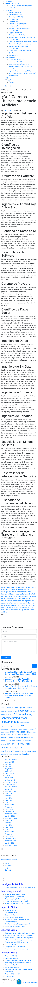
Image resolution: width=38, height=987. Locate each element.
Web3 (24, 754)
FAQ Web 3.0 (13, 19)
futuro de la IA (18, 729)
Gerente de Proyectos (17, 601)
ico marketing (5, 732)
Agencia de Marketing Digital (15, 894)
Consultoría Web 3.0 (16, 17)
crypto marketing (14, 726)
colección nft (10, 714)
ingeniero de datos (7, 605)
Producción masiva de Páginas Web (17, 919)
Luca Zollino (8, 110)
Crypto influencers (15, 33)
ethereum (32, 726)
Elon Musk (27, 726)
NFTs (24, 751)
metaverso (28, 740)
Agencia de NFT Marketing (14, 897)
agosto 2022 (9, 820)
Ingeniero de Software (16, 607)
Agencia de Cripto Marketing (15, 899)
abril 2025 (8, 771)
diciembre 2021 (10, 838)
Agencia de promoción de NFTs (20, 71)
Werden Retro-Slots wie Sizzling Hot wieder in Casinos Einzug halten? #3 (19, 695)
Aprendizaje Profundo (6, 711)
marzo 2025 (9, 773)
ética (28, 754)
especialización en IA (15, 598)
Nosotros (8, 1)
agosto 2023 (9, 793)
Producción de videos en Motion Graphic (19, 935)
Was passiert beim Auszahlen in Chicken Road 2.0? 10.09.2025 (19, 680)
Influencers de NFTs (16, 62)
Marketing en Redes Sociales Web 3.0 (18, 963)
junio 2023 (9, 798)
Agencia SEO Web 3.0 (12, 974)
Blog (6, 78)
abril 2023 (8, 802)
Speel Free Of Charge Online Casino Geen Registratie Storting (21, 687)
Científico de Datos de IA (27, 587)
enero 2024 (9, 789)
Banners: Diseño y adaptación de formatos (20, 933)
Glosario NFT (13, 75)
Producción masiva (11, 913)
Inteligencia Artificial (12, 3)
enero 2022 (9, 836)
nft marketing (19, 743)
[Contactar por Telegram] (19, 981)
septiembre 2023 (11, 791)
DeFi (22, 725)
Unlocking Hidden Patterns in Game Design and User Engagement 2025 (20, 673)
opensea (34, 751)
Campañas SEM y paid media (15, 947)
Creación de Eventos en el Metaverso (18, 960)
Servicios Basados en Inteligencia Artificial (20, 887)
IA (36, 729)
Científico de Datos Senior (10, 589)
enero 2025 (9, 778)
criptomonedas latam (24, 722)
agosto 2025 (9, 762)
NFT (8, 744)
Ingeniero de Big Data (26, 603)
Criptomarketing (23, 714)
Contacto (8, 870)
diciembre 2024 (10, 780)
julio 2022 (8, 823)
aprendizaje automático (22, 707)
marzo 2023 (9, 805)
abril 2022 (8, 829)
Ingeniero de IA (20, 605)
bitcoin (15, 711)
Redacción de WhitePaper (18, 35)
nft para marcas (19, 751)
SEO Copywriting (11, 944)
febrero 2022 (9, 834)
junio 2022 (9, 825)
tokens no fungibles (17, 754)
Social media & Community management (19, 938)
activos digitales (5, 707)
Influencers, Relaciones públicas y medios (19, 940)
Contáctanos (9, 86)
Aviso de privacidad (30, 982)
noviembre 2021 (10, 841)
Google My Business (12, 915)
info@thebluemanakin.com (9, 859)
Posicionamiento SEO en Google (16, 942)
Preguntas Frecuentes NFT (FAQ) (16, 901)
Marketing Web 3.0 (15, 12)
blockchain (23, 710)
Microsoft (4, 744)
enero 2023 (9, 809)
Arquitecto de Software (9, 587)
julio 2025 (8, 764)
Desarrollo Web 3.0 (15, 15)
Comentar (6, 658)
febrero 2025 (9, 775)
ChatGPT (32, 711)
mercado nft (12, 740)
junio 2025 (9, 766)
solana (10, 754)
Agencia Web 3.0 (11, 956)
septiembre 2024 (11, 787)
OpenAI (28, 751)
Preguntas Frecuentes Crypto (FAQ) (17, 903)
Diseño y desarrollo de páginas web (17, 924)
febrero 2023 (9, 807)
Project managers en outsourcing (16, 949)
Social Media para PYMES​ (14, 917)
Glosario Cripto (14, 55)
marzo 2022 (9, 832)
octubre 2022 (10, 816)
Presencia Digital (11, 922)
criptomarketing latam (14, 717)
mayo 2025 (9, 769)
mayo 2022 (9, 827)
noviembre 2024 (11, 782)
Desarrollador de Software (19, 594)
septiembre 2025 (11, 760)
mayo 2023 (9, 800)
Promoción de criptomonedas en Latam (22, 44)
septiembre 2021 (11, 845)
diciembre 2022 (10, 811)
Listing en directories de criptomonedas (23, 42)
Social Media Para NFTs (17, 60)
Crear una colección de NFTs (19, 64)
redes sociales (4, 754)
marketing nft (18, 737)
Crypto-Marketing (11, 21)
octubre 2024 (10, 784)
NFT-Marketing (10, 57)
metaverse (20, 740)
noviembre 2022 (11, 814)
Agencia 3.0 (9, 10)
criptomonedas (10, 721)
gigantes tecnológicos (28, 729)
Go (34, 666)
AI (10, 707)
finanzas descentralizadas (8, 729)
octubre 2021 (9, 843)
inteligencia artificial (19, 732)
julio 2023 (8, 796)
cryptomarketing (5, 726)
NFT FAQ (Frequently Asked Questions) (22, 73)
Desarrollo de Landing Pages (15, 926)
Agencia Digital (10, 910)
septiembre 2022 (11, 818)
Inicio (7, 863)
